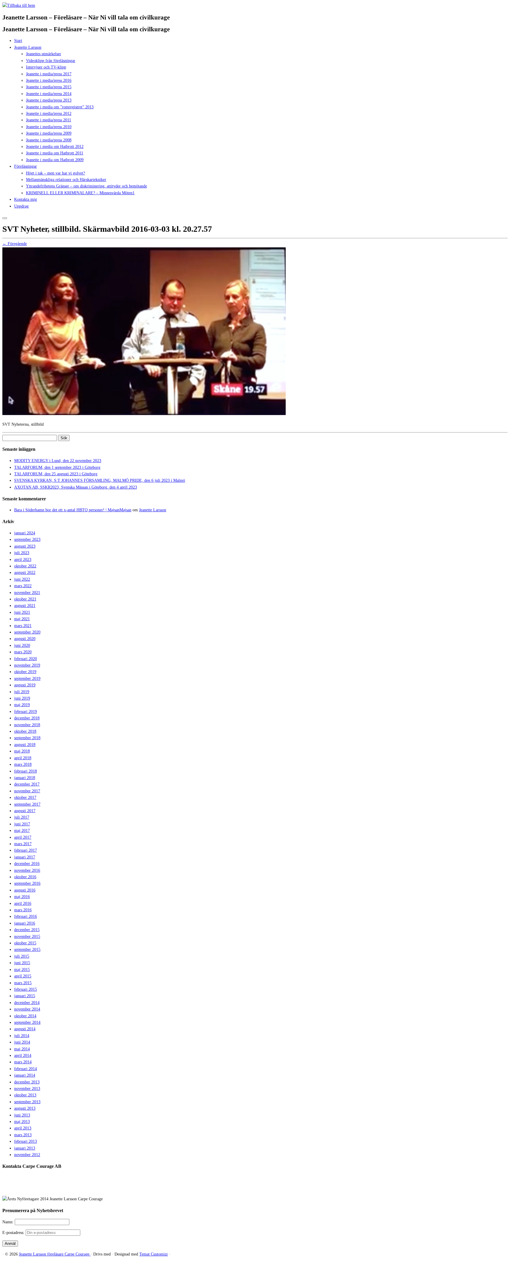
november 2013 (27, 1088)
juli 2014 (21, 1036)
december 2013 (27, 1082)
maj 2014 (22, 1049)
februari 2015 (25, 989)
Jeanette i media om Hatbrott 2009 (55, 160)
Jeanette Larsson (27, 47)
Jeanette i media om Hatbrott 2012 (55, 146)
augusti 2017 (24, 811)
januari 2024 (24, 533)
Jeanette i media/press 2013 (48, 100)
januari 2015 (24, 996)
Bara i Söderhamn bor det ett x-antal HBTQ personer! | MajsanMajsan (72, 510)
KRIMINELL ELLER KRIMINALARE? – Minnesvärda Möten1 (80, 193)
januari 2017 (24, 857)
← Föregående (14, 243)
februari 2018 (25, 771)
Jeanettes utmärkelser (43, 54)
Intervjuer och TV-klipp (46, 67)
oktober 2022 (25, 566)
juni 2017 (22, 824)
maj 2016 (22, 896)
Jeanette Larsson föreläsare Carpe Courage (55, 1254)
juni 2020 (22, 645)
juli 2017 (21, 817)
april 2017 (22, 837)
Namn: (8, 1222)
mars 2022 (23, 586)
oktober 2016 (25, 877)
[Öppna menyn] (4, 218)
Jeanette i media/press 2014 (48, 94)
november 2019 (27, 665)
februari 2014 (25, 1069)
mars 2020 (23, 652)
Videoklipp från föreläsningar (50, 60)
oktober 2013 (25, 1095)
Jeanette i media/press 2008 (48, 140)
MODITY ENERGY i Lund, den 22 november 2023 (57, 460)
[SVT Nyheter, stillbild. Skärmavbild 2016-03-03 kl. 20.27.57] (144, 414)
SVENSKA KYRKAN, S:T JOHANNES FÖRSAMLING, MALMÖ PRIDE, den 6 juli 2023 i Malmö (99, 480)
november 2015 (27, 936)
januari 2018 (24, 778)
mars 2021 (23, 625)
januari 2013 (24, 1148)
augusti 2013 (24, 1108)
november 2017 (27, 791)
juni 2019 (22, 698)
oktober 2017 (25, 797)
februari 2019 (25, 711)
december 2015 (27, 930)
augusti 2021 (24, 605)
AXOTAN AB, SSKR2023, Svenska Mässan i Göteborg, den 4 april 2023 (75, 487)
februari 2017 (25, 850)
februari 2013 (25, 1141)
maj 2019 (22, 705)
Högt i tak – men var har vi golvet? (55, 173)
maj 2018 (22, 751)
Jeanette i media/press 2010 (48, 127)
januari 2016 (24, 923)
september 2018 (27, 738)
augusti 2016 (24, 890)
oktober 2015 (25, 943)
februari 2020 (25, 659)
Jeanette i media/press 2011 (48, 120)
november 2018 (27, 725)
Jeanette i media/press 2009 (48, 133)
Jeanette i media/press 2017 (48, 74)
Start (18, 40)
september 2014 (27, 1022)
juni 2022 (22, 579)
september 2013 (27, 1102)
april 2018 (22, 758)
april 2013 (22, 1128)
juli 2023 (21, 553)
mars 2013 (23, 1135)
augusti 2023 (24, 546)
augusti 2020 (24, 638)
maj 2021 (22, 619)
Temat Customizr (153, 1254)
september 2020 (27, 632)
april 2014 (22, 1055)
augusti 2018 (24, 744)
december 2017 (27, 784)
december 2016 (27, 863)
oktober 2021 (25, 599)
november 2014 (27, 1009)
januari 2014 (24, 1075)
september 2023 (27, 539)
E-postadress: (14, 1232)
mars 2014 (23, 1062)
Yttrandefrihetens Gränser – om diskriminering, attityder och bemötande (86, 186)
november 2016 (27, 870)
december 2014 (27, 1002)
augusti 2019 (24, 685)
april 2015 (22, 976)
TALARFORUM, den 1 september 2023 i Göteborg (57, 467)
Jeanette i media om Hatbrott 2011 (54, 153)
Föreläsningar (25, 166)
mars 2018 (23, 764)
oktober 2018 (25, 731)
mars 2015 (23, 983)
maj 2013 (22, 1121)
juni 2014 (22, 1042)
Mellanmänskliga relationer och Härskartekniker (66, 179)
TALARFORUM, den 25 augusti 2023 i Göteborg (55, 474)
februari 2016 (25, 916)
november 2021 (27, 592)
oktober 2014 (25, 1016)
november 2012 (27, 1154)
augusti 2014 (24, 1029)
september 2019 (27, 678)
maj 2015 (22, 969)
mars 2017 (23, 844)
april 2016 (22, 903)
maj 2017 (22, 830)
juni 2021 (22, 612)
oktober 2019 (25, 672)
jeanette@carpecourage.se (261, 1188)
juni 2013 (22, 1115)
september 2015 (27, 949)
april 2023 (22, 559)
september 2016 (27, 883)
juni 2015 (22, 963)
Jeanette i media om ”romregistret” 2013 (60, 107)
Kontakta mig (25, 199)
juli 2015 (21, 956)
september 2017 (27, 804)
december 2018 (27, 718)
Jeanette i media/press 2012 (48, 113)
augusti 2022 (24, 572)
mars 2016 (23, 910)
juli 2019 (21, 692)
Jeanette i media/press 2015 (48, 87)
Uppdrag (21, 206)
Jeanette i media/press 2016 (48, 80)
